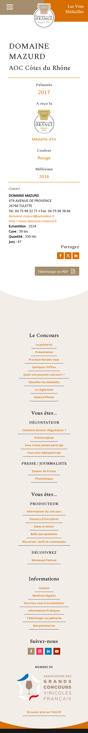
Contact (44, 588)
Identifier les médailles (44, 382)
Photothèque (44, 479)
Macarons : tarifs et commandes (44, 542)
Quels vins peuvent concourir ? (44, 374)
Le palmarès (44, 344)
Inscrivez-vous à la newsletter (44, 603)
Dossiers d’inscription (44, 519)
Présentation (44, 352)
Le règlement (44, 389)
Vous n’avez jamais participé (44, 445)
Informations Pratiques (44, 610)
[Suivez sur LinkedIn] (48, 651)
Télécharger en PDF (53, 271)
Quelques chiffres (44, 367)
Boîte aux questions (44, 534)
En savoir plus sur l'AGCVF (44, 712)
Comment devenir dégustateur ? (44, 430)
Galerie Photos (44, 397)
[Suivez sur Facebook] (31, 651)
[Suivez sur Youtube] (56, 651)
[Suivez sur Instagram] (39, 651)
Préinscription (44, 438)
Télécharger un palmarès (44, 618)
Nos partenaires (44, 625)
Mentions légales (44, 595)
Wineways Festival (44, 560)
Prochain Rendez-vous (44, 359)
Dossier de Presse (44, 471)
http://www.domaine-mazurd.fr (33, 220)
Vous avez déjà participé (44, 453)
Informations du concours (44, 511)
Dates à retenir (44, 526)
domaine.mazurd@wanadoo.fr (32, 215)
